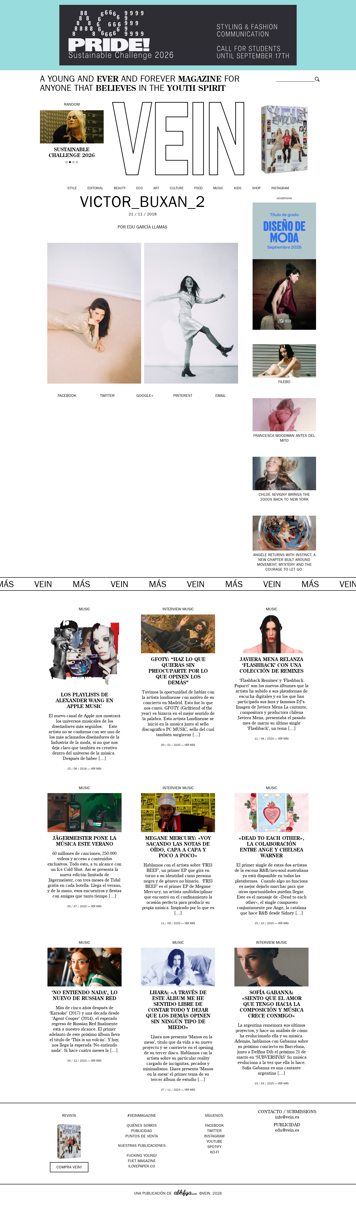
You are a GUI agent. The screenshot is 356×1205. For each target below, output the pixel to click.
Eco (139, 188)
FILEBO (284, 382)
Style (72, 188)
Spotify (214, 1147)
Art (156, 188)
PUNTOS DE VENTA (141, 1137)
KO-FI (214, 1153)
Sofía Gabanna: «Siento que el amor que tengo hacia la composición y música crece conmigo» (271, 1005)
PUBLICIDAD (141, 1131)
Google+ (9, 1201)
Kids (237, 188)
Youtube (214, 1142)
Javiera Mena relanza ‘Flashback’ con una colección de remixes (271, 665)
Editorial (95, 188)
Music (218, 188)
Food (198, 188)
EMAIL (220, 396)
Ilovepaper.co (141, 1167)
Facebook (214, 1126)
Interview (172, 610)
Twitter (214, 1131)
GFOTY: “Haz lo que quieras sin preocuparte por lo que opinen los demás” (178, 671)
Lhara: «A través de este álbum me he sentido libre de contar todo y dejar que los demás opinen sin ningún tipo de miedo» (178, 1010)
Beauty (120, 188)
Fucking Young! (142, 1156)
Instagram (280, 188)
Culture (177, 188)
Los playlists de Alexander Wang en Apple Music (84, 701)
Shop (256, 188)
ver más (96, 769)
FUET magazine (142, 1161)
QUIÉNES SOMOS (142, 1126)
